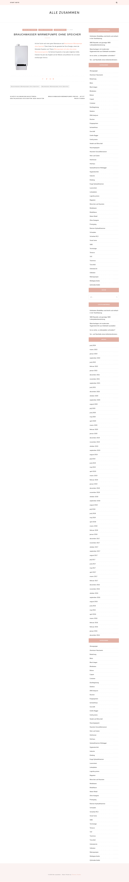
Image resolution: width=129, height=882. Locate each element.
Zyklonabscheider (95, 285)
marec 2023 (93, 349)
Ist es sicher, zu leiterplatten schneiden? (102, 55)
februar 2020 (94, 429)
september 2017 (95, 551)
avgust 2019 (94, 454)
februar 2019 (94, 480)
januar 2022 (93, 370)
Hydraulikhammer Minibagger (98, 168)
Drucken (92, 119)
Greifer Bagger (94, 135)
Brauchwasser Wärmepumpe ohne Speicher (25, 86)
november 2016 (95, 589)
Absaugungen (94, 71)
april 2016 (93, 614)
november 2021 (95, 379)
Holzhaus (92, 163)
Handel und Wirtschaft (96, 143)
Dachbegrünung (94, 107)
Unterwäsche (93, 268)
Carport (92, 99)
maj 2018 (93, 517)
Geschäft (92, 131)
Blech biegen (93, 87)
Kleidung (92, 180)
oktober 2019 (94, 446)
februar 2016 (94, 622)
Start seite (14, 2)
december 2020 (95, 391)
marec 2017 (93, 576)
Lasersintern (93, 188)
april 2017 (93, 572)
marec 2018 (93, 526)
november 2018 (95, 492)
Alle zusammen (64, 12)
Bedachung (93, 79)
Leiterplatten (93, 192)
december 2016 (95, 585)
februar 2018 (94, 530)
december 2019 (95, 438)
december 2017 (95, 538)
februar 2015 (94, 627)
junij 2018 (93, 513)
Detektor (92, 111)
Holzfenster (93, 159)
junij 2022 (93, 362)
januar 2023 (93, 354)
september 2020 (95, 400)
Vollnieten (92, 272)
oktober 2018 (94, 496)
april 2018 (93, 522)
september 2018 (95, 501)
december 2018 (95, 488)
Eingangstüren (94, 123)
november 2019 (95, 442)
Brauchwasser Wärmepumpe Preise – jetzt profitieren (66, 97)
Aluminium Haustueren (96, 75)
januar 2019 (93, 484)
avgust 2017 (94, 555)
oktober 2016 (94, 593)
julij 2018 (92, 509)
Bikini (91, 83)
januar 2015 (93, 631)
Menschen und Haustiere (97, 204)
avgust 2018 (94, 505)
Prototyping (93, 224)
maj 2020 (93, 417)
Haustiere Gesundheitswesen (98, 151)
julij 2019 (92, 459)
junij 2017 (93, 564)
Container (92, 103)
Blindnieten (93, 91)
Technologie (93, 248)
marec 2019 (93, 475)
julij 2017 (92, 559)
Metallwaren (93, 208)
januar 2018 (93, 534)
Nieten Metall (93, 216)
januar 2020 (93, 433)
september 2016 (95, 597)
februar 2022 (94, 366)
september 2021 (95, 383)
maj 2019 (93, 467)
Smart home (93, 240)
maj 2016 (93, 610)
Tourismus (93, 260)
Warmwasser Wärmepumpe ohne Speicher (55, 86)
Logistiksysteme (94, 196)
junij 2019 (93, 463)
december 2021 (95, 375)
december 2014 (95, 635)
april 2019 (93, 471)
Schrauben (93, 232)
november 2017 (95, 543)
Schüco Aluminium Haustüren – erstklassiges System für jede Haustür (27, 97)
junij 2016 (93, 606)
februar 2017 (94, 580)
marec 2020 (93, 425)
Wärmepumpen (60, 29)
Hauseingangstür (94, 147)
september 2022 (95, 358)
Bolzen (92, 95)
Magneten (92, 200)
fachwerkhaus (94, 127)
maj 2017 (93, 568)
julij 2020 (92, 408)
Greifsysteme (94, 139)
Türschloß (93, 264)
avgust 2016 (94, 601)
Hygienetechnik (94, 172)
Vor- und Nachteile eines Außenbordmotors (103, 60)
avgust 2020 (94, 404)
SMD (91, 244)
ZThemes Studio (76, 874)
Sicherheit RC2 (94, 236)
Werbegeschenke (95, 281)
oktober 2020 (94, 396)
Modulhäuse (93, 212)
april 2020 (93, 421)
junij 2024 (93, 345)
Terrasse (92, 252)
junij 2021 (93, 387)
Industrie (92, 176)
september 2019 (95, 450)
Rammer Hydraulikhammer (97, 228)
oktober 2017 (94, 547)
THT (91, 256)
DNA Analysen (94, 115)
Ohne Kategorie (45, 29)
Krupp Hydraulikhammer (97, 184)
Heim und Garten (30, 29)
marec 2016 (93, 618)
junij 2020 (93, 412)
